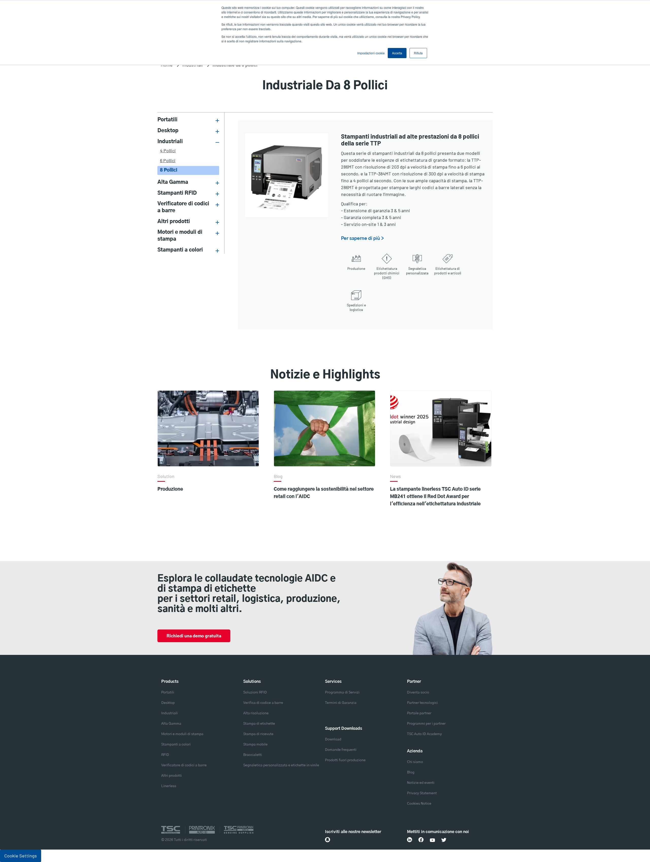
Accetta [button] (397, 53)
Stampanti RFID (177, 193)
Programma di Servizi (342, 692)
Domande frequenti (340, 750)
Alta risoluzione (256, 713)
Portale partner (419, 713)
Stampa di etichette (259, 723)
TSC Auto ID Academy (424, 734)
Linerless (168, 786)
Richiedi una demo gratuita (194, 636)
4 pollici (168, 150)
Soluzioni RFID (255, 692)
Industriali (170, 141)
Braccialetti (252, 755)
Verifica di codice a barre (263, 703)
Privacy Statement (422, 793)
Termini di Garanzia (340, 703)
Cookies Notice (419, 803)
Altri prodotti (173, 221)
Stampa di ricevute (258, 734)
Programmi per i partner (426, 723)
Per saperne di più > (362, 238)
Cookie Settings (20, 855)
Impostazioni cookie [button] (371, 53)
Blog (410, 772)
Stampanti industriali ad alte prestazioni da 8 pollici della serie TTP (410, 139)
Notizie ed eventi (420, 783)
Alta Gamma (172, 182)
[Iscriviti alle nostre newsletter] (327, 839)
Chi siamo (415, 762)
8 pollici (168, 170)
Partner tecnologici (422, 703)
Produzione (170, 489)
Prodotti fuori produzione (345, 760)
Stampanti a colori (180, 250)
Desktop (167, 130)
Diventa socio (418, 692)
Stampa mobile (255, 744)
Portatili (167, 119)
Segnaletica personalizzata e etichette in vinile (281, 765)
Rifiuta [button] (418, 53)
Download (333, 739)
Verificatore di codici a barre (183, 207)
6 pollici (167, 160)
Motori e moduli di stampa (179, 236)
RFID (165, 755)
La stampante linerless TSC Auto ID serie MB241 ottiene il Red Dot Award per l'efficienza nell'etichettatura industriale (435, 496)
